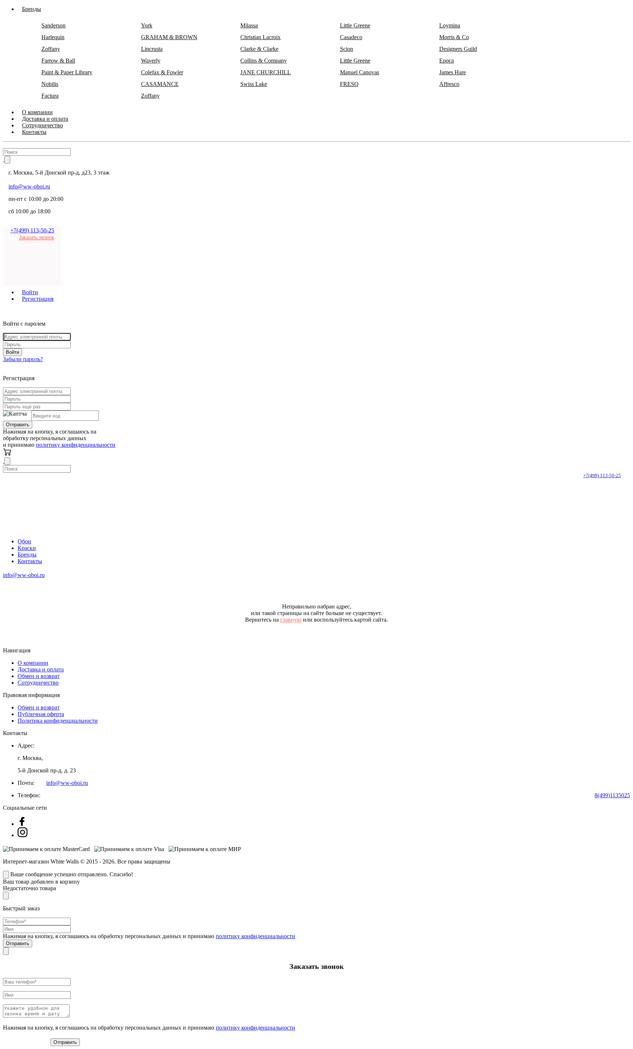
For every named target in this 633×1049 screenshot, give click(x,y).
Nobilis (49, 84)
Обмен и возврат (39, 676)
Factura (50, 96)
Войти (12, 352)
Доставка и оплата (41, 669)
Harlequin (52, 37)
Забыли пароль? (23, 359)
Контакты (34, 132)
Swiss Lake (253, 84)
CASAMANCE (160, 84)
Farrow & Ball (58, 60)
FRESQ (349, 84)
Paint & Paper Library (66, 72)
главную (290, 620)
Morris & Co (454, 37)
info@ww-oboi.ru (29, 186)
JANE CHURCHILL (265, 72)
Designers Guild (458, 49)
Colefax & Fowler (162, 72)
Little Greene (355, 25)
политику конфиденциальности (75, 445)
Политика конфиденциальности (58, 721)
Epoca (446, 60)
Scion (346, 49)
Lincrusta (152, 49)
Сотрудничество (38, 682)
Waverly (150, 60)
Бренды (27, 554)
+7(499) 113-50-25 (32, 230)
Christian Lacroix (260, 37)
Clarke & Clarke (259, 49)
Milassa (249, 25)
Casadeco (351, 37)
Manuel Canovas (359, 72)
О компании (33, 663)
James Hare (452, 72)
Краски (27, 548)
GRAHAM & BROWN (169, 37)
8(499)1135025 (612, 795)
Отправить (17, 424)
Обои (24, 541)
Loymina (449, 25)
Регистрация (37, 299)
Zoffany (50, 49)
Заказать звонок (36, 237)
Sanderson (53, 25)
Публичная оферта (41, 714)
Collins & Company (263, 60)
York (146, 25)
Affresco (449, 84)
